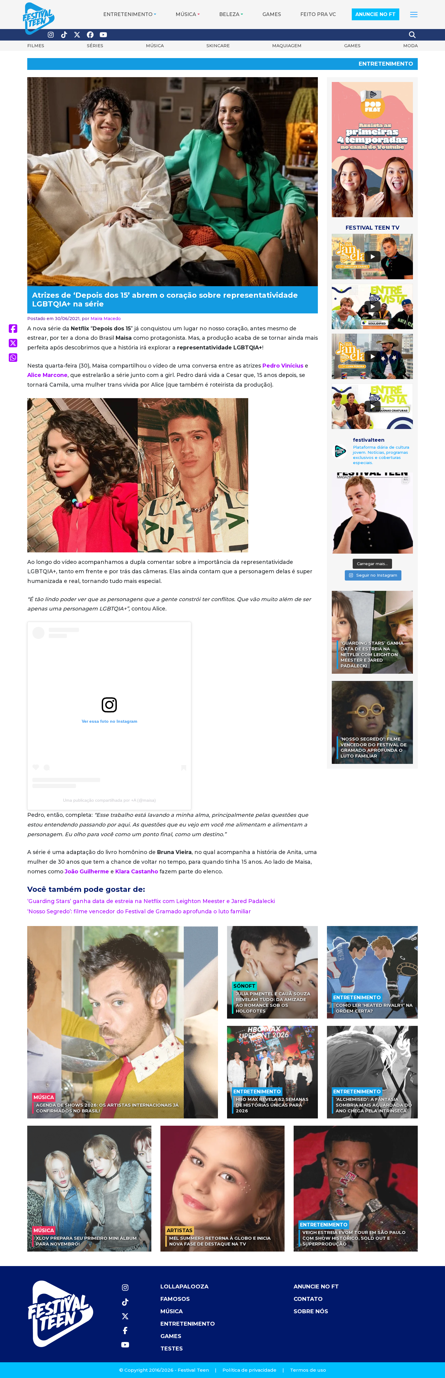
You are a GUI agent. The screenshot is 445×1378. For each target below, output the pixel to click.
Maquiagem (287, 45)
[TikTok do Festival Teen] (64, 35)
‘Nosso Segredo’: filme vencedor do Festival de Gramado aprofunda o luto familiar (139, 911)
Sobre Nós (311, 1311)
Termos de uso (308, 1370)
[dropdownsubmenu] (413, 14)
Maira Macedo (106, 318)
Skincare (218, 45)
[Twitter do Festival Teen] (77, 35)
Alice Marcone (47, 375)
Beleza (229, 14)
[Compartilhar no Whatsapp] (13, 357)
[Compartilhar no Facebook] (13, 328)
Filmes (35, 45)
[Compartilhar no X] (13, 343)
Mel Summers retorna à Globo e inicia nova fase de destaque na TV (220, 1241)
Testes (171, 1348)
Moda (410, 45)
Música (186, 14)
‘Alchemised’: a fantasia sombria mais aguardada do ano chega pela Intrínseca (374, 1105)
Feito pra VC (318, 14)
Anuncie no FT (375, 14)
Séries (95, 45)
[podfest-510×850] (372, 149)
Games (271, 14)
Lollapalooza (184, 1286)
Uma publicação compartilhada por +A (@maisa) (109, 800)
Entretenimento (128, 14)
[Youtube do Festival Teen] (103, 35)
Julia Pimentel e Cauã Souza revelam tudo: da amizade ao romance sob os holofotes (273, 1002)
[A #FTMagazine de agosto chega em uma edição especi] (372, 513)
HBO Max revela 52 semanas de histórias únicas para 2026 (272, 1105)
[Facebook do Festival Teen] (90, 35)
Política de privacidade (249, 1370)
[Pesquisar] (412, 34)
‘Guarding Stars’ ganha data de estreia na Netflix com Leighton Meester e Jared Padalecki (151, 901)
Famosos (175, 1299)
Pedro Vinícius (282, 365)
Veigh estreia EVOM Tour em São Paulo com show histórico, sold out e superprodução (354, 1238)
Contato (308, 1299)
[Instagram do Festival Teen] (51, 35)
